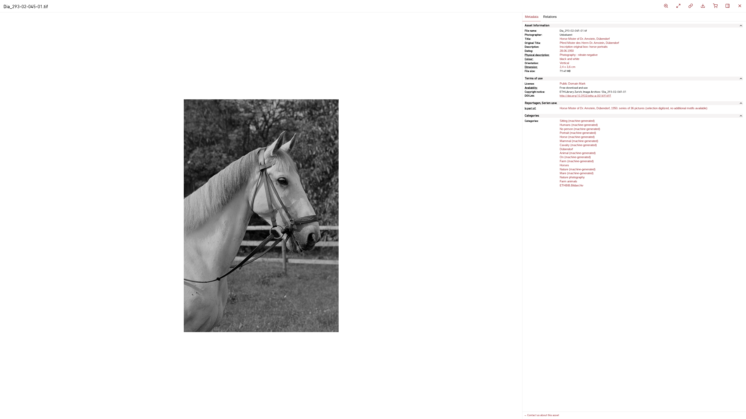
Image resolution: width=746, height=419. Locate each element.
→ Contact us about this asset (541, 415)
